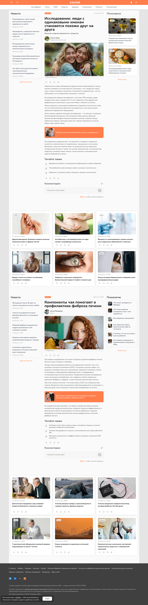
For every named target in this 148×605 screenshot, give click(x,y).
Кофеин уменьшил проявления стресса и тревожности (77, 132)
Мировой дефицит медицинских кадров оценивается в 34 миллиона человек (25, 327)
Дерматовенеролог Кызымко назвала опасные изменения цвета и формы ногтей (30, 240)
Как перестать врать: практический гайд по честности (121, 327)
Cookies (43, 568)
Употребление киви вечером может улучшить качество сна (72, 168)
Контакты (36, 568)
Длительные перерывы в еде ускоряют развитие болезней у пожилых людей (28, 505)
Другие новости (26, 82)
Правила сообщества (16, 572)
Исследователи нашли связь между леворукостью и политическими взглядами (23, 46)
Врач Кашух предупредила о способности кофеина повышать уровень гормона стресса (76, 397)
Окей (47, 599)
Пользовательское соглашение (122, 568)
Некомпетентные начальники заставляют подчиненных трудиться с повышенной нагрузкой (114, 546)
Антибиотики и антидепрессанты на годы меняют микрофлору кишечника (71, 240)
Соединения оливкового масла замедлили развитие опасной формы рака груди (120, 40)
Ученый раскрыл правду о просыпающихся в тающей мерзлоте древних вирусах (73, 505)
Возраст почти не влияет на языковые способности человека (27, 278)
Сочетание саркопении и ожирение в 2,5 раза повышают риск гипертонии (24, 349)
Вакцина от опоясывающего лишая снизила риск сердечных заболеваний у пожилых (115, 240)
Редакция (28, 568)
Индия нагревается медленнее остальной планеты (71, 545)
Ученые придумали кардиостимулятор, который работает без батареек (113, 505)
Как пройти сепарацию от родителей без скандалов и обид (124, 342)
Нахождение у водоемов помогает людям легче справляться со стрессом (25, 33)
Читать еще (122, 350)
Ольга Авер (55, 38)
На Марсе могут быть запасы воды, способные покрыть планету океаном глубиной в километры (74, 426)
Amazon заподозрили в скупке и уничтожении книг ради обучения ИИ (75, 432)
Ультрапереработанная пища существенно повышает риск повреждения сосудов (119, 71)
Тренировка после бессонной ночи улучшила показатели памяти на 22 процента (26, 58)
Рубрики (20, 568)
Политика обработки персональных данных (62, 568)
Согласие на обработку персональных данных (94, 568)
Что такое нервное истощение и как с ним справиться (122, 311)
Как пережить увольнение (123, 318)
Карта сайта (56, 572)
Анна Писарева (56, 311)
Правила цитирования (32, 572)
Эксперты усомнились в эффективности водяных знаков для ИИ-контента (75, 437)
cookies (18, 597)
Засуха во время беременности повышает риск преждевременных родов (116, 278)
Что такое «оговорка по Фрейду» (122, 304)
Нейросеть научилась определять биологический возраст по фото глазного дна (73, 278)
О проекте (12, 568)
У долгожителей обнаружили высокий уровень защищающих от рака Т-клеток (31, 545)
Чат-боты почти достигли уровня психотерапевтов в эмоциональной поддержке (25, 70)
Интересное (46, 572)
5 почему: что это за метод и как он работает (124, 335)
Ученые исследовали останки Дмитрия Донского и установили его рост (25, 315)
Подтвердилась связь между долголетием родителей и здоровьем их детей (23, 21)
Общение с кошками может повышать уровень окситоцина (72, 172)
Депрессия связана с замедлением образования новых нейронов (75, 163)
